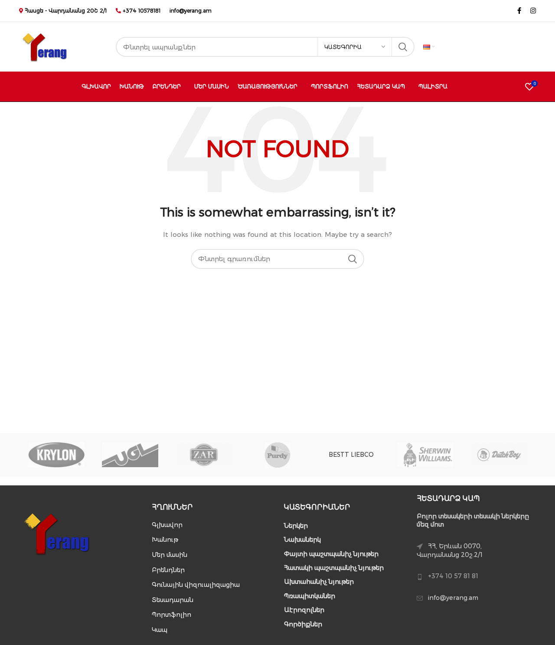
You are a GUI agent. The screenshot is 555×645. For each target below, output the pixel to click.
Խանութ (165, 540)
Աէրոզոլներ (304, 610)
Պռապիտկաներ (309, 596)
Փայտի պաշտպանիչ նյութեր (331, 554)
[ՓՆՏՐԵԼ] (403, 47)
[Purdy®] (277, 455)
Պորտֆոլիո (171, 615)
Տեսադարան (172, 600)
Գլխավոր (167, 525)
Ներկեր (296, 526)
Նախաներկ (302, 540)
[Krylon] (56, 454)
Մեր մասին (169, 555)
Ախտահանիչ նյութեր (319, 582)
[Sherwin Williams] (425, 454)
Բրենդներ (168, 570)
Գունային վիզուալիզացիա (196, 585)
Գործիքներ (303, 624)
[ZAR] (204, 454)
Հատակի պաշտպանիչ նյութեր (334, 568)
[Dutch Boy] (499, 454)
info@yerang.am (191, 10)
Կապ (159, 630)
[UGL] (130, 454)
